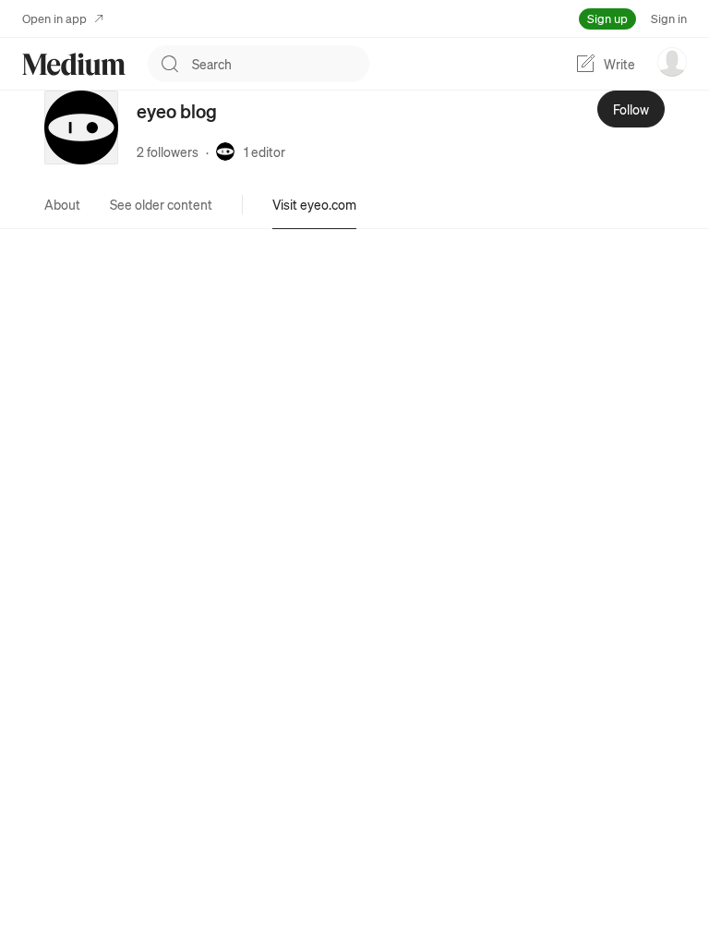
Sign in (669, 18)
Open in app (54, 18)
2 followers (167, 151)
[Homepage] (74, 64)
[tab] (62, 204)
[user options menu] (672, 62)
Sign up (607, 18)
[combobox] (280, 63)
